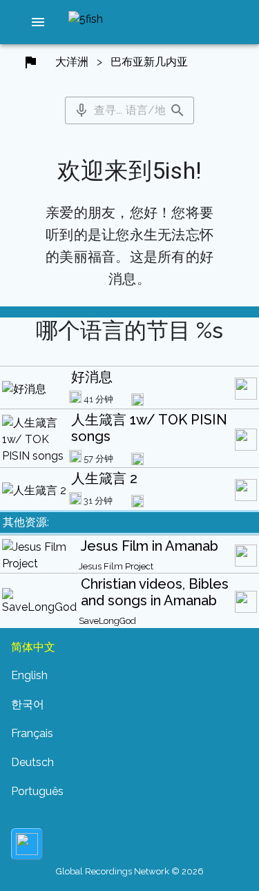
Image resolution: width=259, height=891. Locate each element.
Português (37, 791)
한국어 (27, 704)
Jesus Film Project (116, 566)
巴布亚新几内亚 (149, 61)
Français (32, 733)
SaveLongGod (107, 621)
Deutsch (32, 762)
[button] (38, 22)
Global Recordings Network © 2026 (130, 871)
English (29, 675)
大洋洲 (71, 61)
